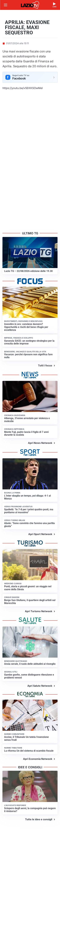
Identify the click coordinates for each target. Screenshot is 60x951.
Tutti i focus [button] (45, 365)
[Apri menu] (5, 5)
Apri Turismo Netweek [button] (38, 611)
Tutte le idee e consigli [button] (38, 819)
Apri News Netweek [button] (40, 442)
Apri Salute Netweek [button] (39, 685)
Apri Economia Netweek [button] (37, 758)
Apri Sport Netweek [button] (40, 534)
